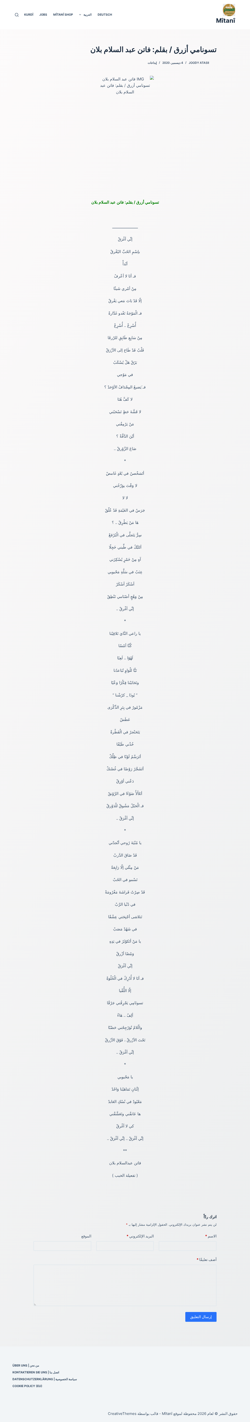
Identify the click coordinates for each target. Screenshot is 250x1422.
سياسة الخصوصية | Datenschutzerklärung (44, 1379)
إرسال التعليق (201, 1316)
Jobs (43, 14)
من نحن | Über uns (25, 1365)
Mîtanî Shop (63, 14)
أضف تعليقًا (207, 1259)
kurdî (28, 14)
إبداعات (152, 63)
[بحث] (17, 15)
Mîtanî (225, 20)
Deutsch (105, 14)
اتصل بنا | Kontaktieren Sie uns (35, 1372)
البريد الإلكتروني (140, 1236)
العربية (87, 14)
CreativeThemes (122, 1413)
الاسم (211, 1236)
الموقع (86, 1236)
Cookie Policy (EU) (27, 1386)
